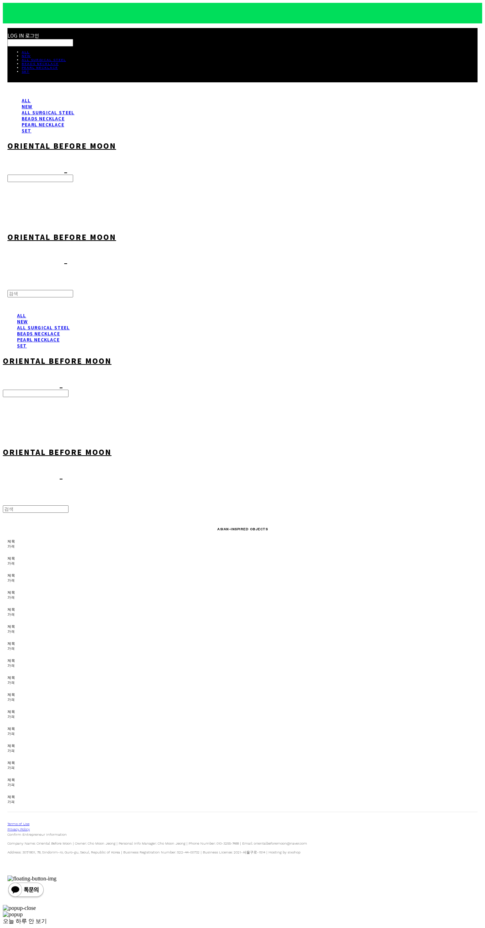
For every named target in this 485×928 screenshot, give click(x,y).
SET (25, 71)
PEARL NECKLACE (40, 68)
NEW (26, 56)
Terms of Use (18, 824)
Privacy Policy (18, 829)
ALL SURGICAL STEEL (44, 60)
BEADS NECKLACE (40, 64)
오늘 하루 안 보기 (25, 921)
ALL (25, 52)
